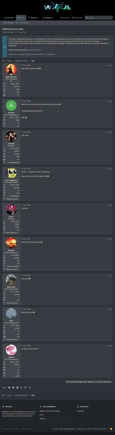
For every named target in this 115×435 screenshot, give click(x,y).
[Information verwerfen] (109, 39)
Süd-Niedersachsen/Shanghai (17, 339)
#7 (111, 275)
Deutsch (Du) (28, 429)
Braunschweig (14, 162)
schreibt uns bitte (34, 50)
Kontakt (42, 418)
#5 (111, 205)
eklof (11, 321)
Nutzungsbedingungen (67, 429)
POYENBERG (14, 196)
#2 (111, 101)
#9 (111, 346)
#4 (111, 169)
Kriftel (17, 376)
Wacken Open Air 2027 (11, 429)
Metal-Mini (11, 287)
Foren (42, 415)
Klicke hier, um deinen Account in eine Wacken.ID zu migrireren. (32, 54)
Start (104, 429)
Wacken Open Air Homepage (50, 411)
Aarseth (11, 113)
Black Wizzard (9, 32)
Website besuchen (13, 199)
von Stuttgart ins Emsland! (16, 303)
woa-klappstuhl (11, 180)
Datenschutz (81, 429)
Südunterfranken (13, 266)
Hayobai (11, 250)
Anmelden (80, 411)
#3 (111, 132)
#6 (111, 239)
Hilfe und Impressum (94, 429)
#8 (111, 309)
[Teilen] (107, 65)
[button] (39, 17)
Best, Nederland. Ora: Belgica (17, 233)
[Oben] (108, 428)
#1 (111, 65)
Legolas (11, 357)
